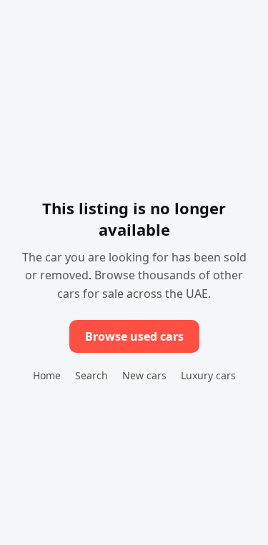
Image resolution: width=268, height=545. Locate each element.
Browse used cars (134, 336)
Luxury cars (208, 375)
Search (91, 375)
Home (47, 375)
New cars (144, 375)
